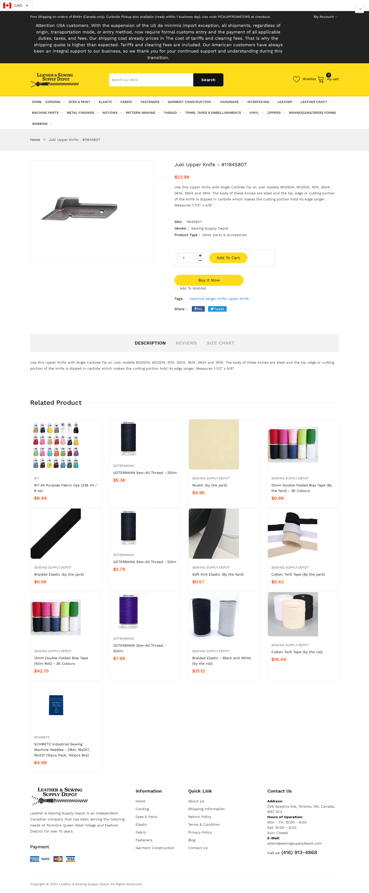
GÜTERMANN (123, 466)
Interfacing (258, 102)
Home (35, 140)
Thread (170, 113)
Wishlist (309, 79)
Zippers (274, 113)
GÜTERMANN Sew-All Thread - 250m (145, 473)
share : (180, 309)
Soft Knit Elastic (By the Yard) (218, 574)
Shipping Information (206, 809)
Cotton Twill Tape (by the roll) (297, 652)
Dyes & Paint (79, 102)
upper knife (238, 299)
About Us (196, 801)
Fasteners (150, 102)
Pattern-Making (140, 113)
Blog (191, 840)
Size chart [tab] (220, 343)
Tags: (178, 299)
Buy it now (209, 280)
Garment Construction (190, 102)
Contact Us (198, 848)
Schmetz (42, 737)
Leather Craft (313, 102)
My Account (324, 17)
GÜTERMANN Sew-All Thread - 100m (144, 562)
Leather (284, 102)
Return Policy (199, 817)
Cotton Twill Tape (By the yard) (298, 574)
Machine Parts (45, 113)
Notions (109, 113)
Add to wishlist (193, 288)
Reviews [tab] (186, 343)
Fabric (126, 102)
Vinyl (254, 113)
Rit (36, 478)
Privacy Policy (200, 832)
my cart (333, 78)
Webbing (39, 124)
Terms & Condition (204, 824)
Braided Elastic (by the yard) (59, 574)
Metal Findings (80, 113)
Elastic (105, 102)
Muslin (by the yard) (209, 485)
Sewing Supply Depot (211, 478)
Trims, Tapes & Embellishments (213, 113)
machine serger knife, (208, 299)
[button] (359, 9)
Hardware (229, 102)
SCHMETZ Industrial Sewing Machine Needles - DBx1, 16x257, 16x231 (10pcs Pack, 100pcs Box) (62, 749)
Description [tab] (150, 343)
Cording (52, 102)
